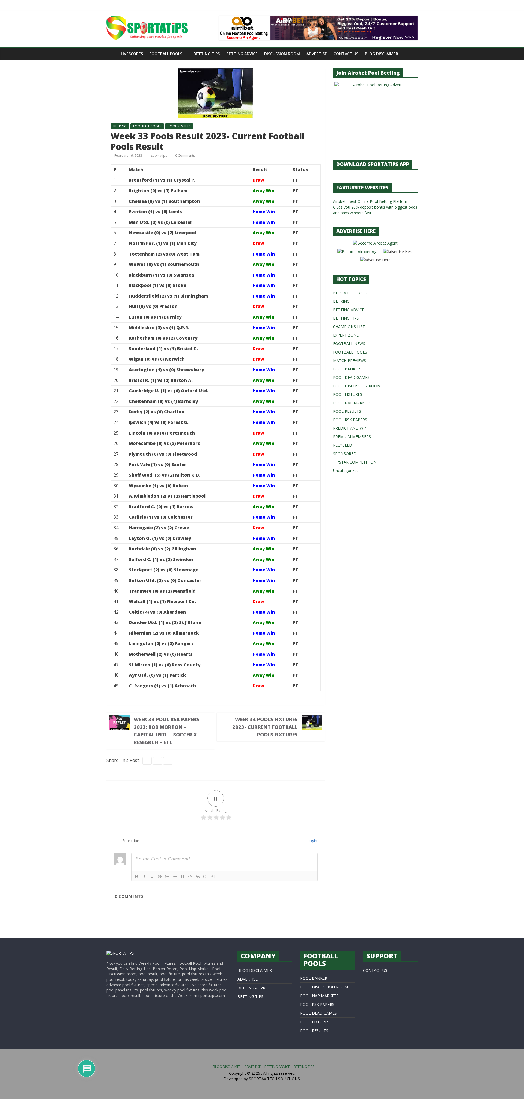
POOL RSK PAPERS (350, 419)
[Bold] (137, 876)
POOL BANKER (346, 369)
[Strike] (159, 876)
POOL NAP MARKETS (352, 402)
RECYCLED (342, 445)
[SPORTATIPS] (120, 953)
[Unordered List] (175, 876)
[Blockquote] (182, 876)
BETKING (120, 126)
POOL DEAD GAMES (351, 377)
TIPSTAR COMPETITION (354, 462)
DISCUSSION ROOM (282, 53)
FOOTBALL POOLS (166, 53)
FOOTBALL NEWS (349, 343)
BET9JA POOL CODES (352, 292)
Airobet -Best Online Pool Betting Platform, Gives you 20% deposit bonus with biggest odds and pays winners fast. (375, 207)
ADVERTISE (316, 53)
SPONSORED (344, 453)
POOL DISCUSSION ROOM (357, 385)
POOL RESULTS (179, 126)
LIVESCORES (132, 53)
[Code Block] (190, 876)
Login (311, 840)
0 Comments (184, 155)
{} (205, 876)
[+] (213, 876)
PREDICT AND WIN (350, 428)
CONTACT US (346, 53)
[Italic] (144, 876)
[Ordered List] (167, 876)
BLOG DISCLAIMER (381, 53)
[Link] (198, 876)
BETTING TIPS (206, 53)
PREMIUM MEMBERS (352, 436)
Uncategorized (346, 470)
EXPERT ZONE (346, 335)
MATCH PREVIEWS (349, 360)
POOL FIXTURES (347, 394)
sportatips (159, 155)
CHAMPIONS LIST (349, 326)
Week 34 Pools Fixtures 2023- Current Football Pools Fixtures (264, 727)
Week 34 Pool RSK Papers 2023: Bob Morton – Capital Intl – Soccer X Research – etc (166, 730)
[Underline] (152, 876)
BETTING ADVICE (242, 53)
